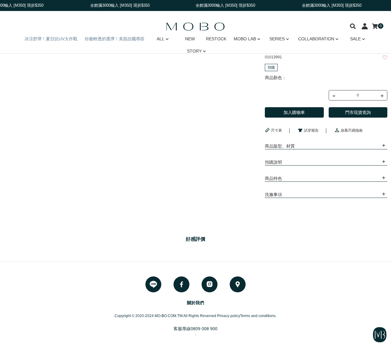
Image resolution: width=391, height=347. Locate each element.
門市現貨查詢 (358, 112)
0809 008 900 (204, 328)
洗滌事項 (273, 194)
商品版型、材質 (280, 146)
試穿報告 (311, 130)
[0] (375, 26)
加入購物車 (294, 112)
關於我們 (195, 302)
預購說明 (273, 162)
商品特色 (273, 178)
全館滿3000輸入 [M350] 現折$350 (223, 5)
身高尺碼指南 (352, 130)
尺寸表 (276, 130)
